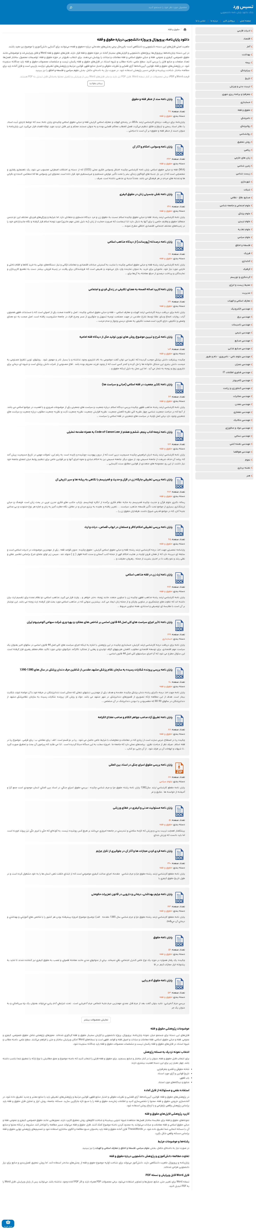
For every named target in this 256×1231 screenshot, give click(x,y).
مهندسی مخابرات (241, 396)
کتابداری (246, 261)
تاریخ (247, 78)
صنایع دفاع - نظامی (240, 197)
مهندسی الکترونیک (240, 309)
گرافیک (246, 269)
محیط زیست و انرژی (239, 285)
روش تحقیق (243, 142)
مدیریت (246, 293)
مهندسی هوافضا (242, 452)
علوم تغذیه (244, 229)
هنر (248, 475)
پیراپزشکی (245, 70)
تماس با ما (200, 21)
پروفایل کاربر (229, 21)
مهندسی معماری (242, 412)
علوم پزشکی (244, 213)
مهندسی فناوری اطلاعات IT (236, 372)
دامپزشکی (245, 118)
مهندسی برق (243, 317)
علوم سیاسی (244, 237)
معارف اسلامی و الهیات (239, 301)
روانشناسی (244, 134)
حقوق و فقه (244, 110)
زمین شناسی (243, 166)
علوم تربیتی (244, 221)
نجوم (247, 460)
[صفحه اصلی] (185, 29)
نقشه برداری (244, 468)
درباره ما (214, 21)
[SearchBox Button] (71, 7)
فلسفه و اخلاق (242, 245)
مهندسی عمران (242, 364)
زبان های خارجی (242, 158)
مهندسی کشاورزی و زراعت (236, 388)
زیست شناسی (243, 173)
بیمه (247, 62)
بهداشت (246, 54)
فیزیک (247, 253)
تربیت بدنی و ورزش (240, 86)
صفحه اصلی (245, 21)
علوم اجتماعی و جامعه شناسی (235, 205)
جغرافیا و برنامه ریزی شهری (236, 94)
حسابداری (245, 102)
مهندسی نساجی (242, 436)
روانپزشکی (245, 126)
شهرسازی (245, 181)
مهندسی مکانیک (242, 420)
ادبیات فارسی (243, 30)
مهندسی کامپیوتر (241, 380)
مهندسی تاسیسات (241, 324)
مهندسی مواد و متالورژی (237, 428)
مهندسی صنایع (242, 340)
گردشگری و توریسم (240, 277)
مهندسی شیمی (242, 332)
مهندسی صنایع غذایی (239, 348)
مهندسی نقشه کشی (240, 444)
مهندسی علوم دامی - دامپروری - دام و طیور (228, 356)
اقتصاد (246, 38)
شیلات (247, 189)
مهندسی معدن (242, 404)
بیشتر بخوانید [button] (96, 83)
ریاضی (247, 150)
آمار (248, 46)
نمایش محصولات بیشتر (96, 1019)
